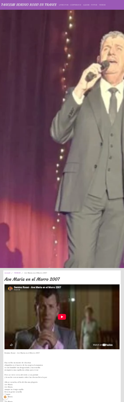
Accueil (7, 273)
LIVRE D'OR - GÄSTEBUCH (70, 5)
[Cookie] (5, 397)
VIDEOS (102, 5)
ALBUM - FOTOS (90, 5)
